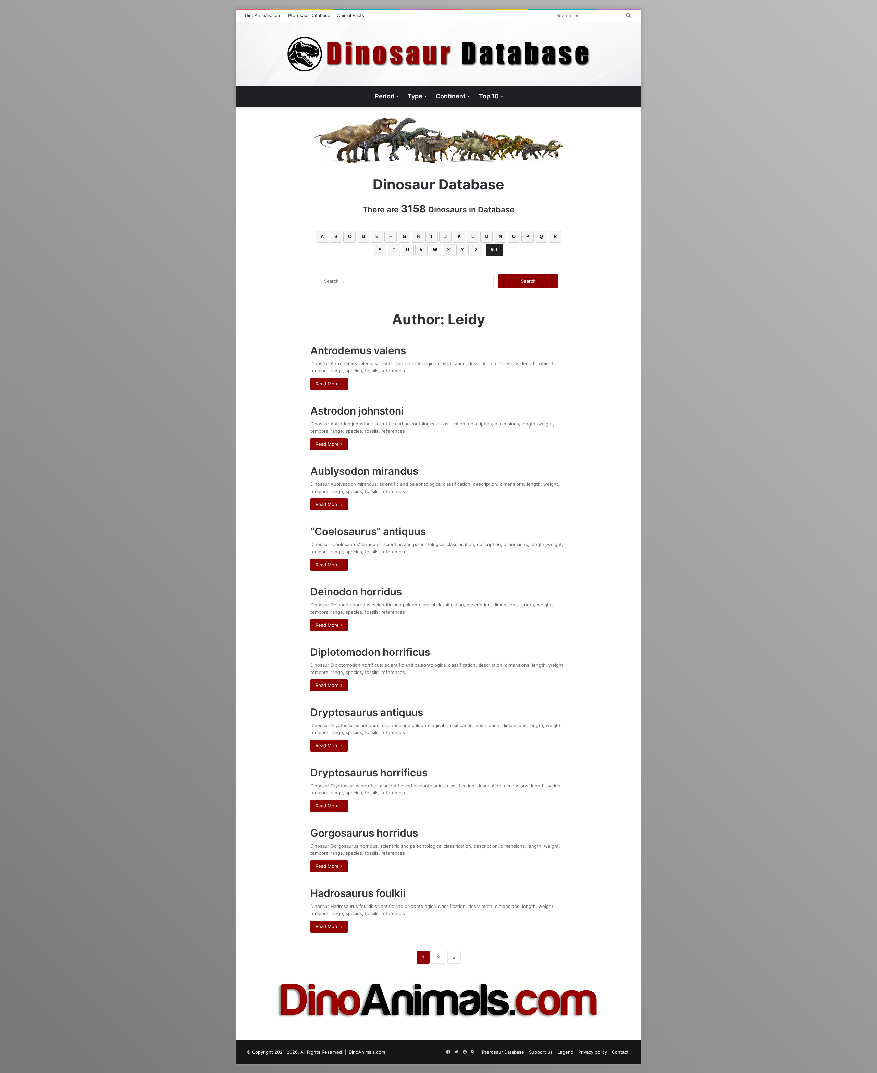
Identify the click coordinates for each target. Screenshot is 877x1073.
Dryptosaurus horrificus (369, 772)
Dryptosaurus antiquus (366, 712)
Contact (620, 1052)
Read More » (329, 383)
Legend (565, 1052)
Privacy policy (592, 1052)
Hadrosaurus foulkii (358, 893)
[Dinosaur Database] (438, 54)
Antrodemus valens (358, 350)
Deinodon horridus (356, 591)
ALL (494, 249)
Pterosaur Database (309, 15)
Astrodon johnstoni (357, 411)
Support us (541, 1052)
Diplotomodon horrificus (370, 652)
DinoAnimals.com (263, 15)
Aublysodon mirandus (364, 471)
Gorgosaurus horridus (364, 833)
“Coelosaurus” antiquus (368, 531)
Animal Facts (350, 15)
